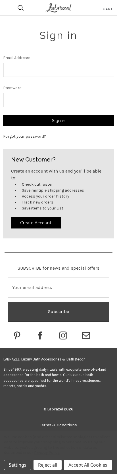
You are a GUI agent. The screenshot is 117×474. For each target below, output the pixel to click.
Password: (12, 87)
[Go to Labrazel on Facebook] (40, 335)
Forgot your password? (24, 136)
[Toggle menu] (8, 8)
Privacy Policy (46, 452)
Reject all (47, 465)
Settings (17, 465)
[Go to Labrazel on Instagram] (63, 335)
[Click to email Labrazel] (86, 335)
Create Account (35, 222)
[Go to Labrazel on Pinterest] (17, 335)
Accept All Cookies (87, 465)
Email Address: (16, 57)
